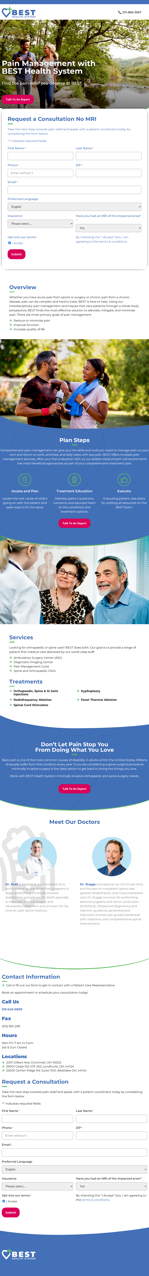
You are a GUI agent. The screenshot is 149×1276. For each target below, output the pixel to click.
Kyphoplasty (90, 691)
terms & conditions (113, 241)
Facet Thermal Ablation (99, 700)
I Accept (17, 243)
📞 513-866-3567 (129, 12)
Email (12, 182)
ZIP (79, 165)
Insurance (15, 216)
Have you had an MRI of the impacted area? (108, 218)
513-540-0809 (12, 1009)
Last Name (84, 148)
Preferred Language (23, 199)
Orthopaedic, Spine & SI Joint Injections (36, 692)
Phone (13, 165)
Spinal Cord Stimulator (31, 705)
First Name (16, 148)
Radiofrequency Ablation (33, 700)
